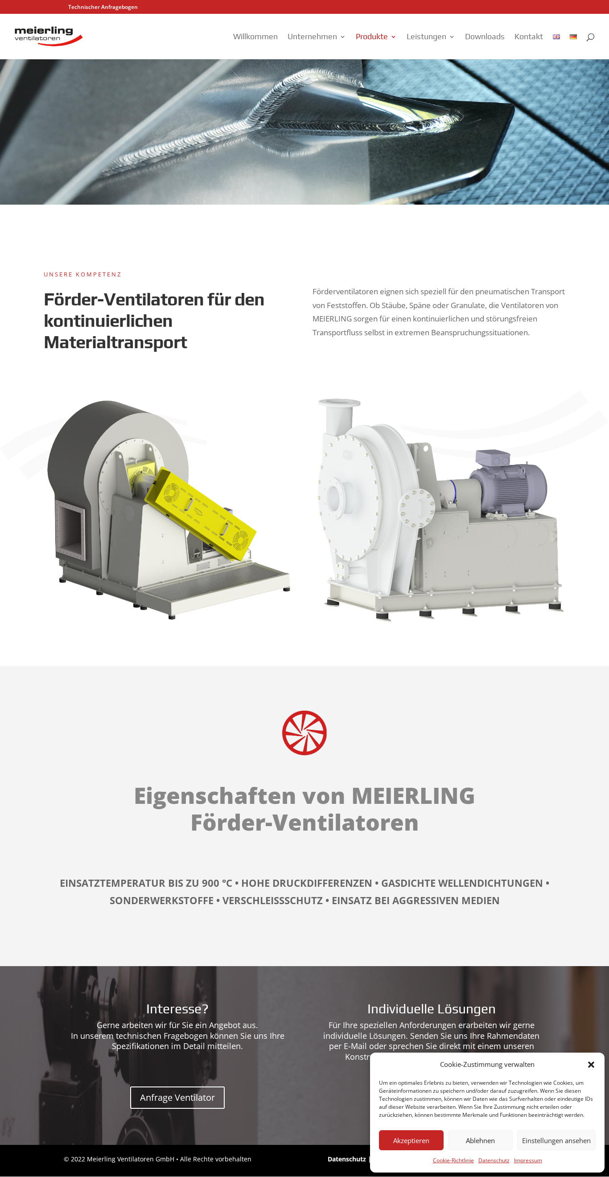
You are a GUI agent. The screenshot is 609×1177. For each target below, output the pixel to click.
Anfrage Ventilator (177, 1097)
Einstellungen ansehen (556, 1140)
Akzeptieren (411, 1140)
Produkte (372, 37)
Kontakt (528, 37)
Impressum (528, 1160)
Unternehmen (312, 37)
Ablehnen (480, 1140)
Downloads (485, 37)
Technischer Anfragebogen (103, 7)
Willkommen (255, 37)
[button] (591, 1064)
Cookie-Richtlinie (453, 1160)
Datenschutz (494, 1160)
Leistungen (426, 37)
